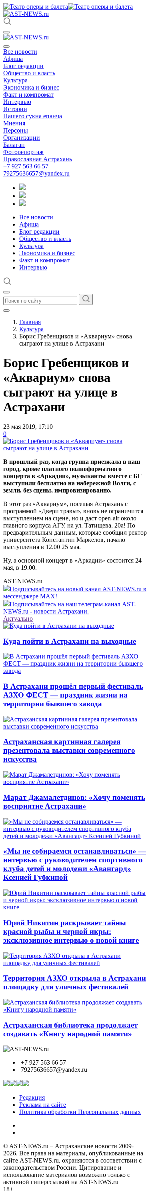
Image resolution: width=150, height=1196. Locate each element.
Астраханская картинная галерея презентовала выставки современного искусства (69, 750)
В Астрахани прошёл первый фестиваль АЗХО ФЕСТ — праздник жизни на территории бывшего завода (73, 695)
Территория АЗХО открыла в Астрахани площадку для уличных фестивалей (74, 982)
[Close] (6, 46)
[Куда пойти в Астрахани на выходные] (58, 625)
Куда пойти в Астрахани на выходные (69, 641)
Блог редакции (23, 66)
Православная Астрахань (37, 159)
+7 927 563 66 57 (25, 166)
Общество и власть (29, 73)
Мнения (14, 123)
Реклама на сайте (42, 1104)
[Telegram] (22, 187)
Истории (15, 109)
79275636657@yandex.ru (36, 173)
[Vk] (22, 203)
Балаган (14, 144)
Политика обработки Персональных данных (80, 1111)
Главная (30, 322)
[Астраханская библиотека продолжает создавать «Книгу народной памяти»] (75, 1009)
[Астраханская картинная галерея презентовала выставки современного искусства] (75, 726)
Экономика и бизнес (31, 87)
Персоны (15, 130)
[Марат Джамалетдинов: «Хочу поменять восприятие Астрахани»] (75, 781)
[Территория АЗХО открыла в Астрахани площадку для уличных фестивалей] (75, 963)
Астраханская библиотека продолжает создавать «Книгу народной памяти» (70, 1029)
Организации (21, 137)
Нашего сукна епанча (32, 116)
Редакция (32, 1097)
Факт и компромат (28, 94)
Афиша (13, 58)
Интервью (17, 101)
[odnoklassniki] (22, 195)
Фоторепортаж (23, 152)
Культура (15, 80)
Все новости (20, 51)
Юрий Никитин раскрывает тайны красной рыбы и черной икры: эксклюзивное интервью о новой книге (71, 931)
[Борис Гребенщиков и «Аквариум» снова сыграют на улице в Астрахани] (75, 448)
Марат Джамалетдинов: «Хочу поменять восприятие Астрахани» (74, 801)
